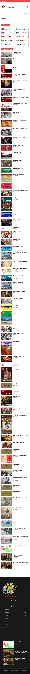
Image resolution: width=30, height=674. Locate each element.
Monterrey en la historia (18, 282)
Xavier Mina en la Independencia (19, 507)
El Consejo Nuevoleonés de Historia (20, 415)
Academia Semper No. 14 (18, 246)
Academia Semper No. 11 (18, 312)
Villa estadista (16, 112)
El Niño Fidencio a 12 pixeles (18, 333)
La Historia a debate (17, 396)
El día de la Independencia (18, 408)
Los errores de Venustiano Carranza (20, 562)
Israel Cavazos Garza (17, 219)
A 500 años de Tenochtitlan (18, 442)
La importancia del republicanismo (20, 120)
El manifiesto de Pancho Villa (19, 137)
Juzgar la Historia (16, 239)
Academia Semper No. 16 (18, 184)
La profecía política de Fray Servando (20, 97)
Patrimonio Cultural (17, 327)
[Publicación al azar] (24, 13)
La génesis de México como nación (20, 545)
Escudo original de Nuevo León (19, 367)
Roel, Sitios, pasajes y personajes (19, 455)
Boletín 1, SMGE (16, 197)
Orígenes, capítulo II (17, 58)
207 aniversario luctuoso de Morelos (20, 190)
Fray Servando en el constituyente (20, 74)
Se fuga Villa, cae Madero (18, 152)
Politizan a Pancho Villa (18, 145)
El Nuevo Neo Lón (16, 227)
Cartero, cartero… (16, 521)
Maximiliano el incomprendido (19, 291)
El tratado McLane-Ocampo (18, 174)
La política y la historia (17, 231)
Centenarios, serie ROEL (18, 390)
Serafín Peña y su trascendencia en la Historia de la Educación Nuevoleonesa (20, 555)
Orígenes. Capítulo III (17, 52)
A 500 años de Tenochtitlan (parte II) (20, 435)
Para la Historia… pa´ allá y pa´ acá (20, 528)
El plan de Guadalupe (17, 470)
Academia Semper (16, 341)
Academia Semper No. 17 (18, 168)
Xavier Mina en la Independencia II (20, 497)
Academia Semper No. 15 (18, 213)
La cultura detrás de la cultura (19, 356)
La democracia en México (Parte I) (20, 103)
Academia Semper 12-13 (18, 305)
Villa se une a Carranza (17, 160)
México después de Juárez (18, 298)
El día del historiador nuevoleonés (20, 261)
